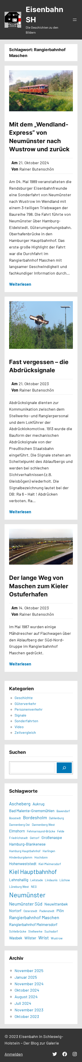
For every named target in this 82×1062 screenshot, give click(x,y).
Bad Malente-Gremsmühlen (31, 810)
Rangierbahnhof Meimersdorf (33, 924)
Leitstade (36, 880)
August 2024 (26, 996)
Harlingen (49, 851)
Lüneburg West (19, 886)
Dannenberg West (43, 824)
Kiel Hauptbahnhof (33, 871)
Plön (60, 910)
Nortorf (15, 910)
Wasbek (15, 937)
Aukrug (38, 803)
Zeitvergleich (25, 732)
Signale (20, 715)
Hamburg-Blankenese (27, 844)
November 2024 (29, 983)
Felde (60, 831)
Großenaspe (51, 837)
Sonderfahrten (26, 721)
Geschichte (24, 697)
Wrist (43, 937)
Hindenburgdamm (20, 857)
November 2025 (29, 970)
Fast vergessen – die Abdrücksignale (39, 366)
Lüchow (64, 880)
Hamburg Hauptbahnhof (25, 851)
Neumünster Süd (25, 903)
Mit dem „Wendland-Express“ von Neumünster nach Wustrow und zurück (39, 137)
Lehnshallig (18, 879)
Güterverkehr (25, 703)
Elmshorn (17, 831)
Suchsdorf (51, 931)
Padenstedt (46, 911)
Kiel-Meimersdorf (49, 864)
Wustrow (57, 938)
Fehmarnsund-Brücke (41, 831)
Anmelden (14, 1054)
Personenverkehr (29, 709)
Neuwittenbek (56, 904)
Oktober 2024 (27, 990)
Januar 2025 (26, 977)
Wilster (30, 937)
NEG (34, 886)
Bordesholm (35, 817)
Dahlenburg (56, 818)
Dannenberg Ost (19, 824)
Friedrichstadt (18, 838)
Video (19, 727)
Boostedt (15, 818)
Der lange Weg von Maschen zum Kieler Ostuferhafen (38, 586)
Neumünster (27, 895)
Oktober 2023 (27, 1016)
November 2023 (29, 1009)
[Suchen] (64, 767)
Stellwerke (35, 931)
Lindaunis (51, 880)
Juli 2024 (23, 1003)
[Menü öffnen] (74, 19)
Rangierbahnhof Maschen (34, 917)
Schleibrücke (17, 931)
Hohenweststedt (22, 863)
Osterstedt (30, 911)
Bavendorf (63, 811)
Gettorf (34, 838)
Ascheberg (20, 803)
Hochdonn (41, 857)
